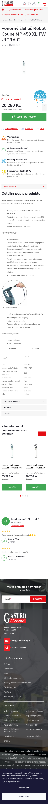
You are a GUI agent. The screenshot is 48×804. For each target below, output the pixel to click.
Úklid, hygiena (32, 720)
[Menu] (44, 3)
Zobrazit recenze (17, 526)
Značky (7, 741)
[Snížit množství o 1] (44, 109)
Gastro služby (10, 687)
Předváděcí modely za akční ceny (12, 730)
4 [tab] (27, 496)
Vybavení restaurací (34, 711)
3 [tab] (25, 496)
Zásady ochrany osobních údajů (17, 682)
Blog (6, 673)
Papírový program (33, 715)
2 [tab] (23, 496)
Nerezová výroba (33, 736)
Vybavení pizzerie (12, 720)
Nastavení (24, 787)
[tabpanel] (12, 465)
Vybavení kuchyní (12, 711)
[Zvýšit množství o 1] (44, 105)
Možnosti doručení (13, 99)
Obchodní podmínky (13, 678)
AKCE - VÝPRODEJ (34, 729)
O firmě (7, 664)
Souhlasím (24, 796)
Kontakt (7, 692)
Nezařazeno (9, 736)
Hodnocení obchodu (12, 696)
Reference (8, 668)
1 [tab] (20, 496)
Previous (40, 433)
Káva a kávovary (11, 725)
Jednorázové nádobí (12, 715)
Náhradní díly (32, 725)
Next (44, 433)
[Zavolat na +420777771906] (29, 3)
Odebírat (37, 599)
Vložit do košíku (26, 117)
